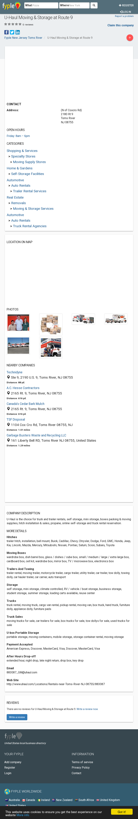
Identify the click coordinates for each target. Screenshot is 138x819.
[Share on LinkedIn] (17, 32)
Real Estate (15, 197)
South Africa (86, 800)
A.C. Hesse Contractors (23, 388)
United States (17, 805)
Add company (12, 762)
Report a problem (124, 16)
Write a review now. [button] (87, 709)
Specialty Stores (23, 156)
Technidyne (14, 372)
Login (7, 773)
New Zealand (63, 800)
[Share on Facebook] (6, 32)
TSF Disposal (16, 419)
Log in (127, 11)
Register (127, 5)
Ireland (45, 800)
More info (23, 815)
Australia (14, 800)
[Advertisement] (37, 73)
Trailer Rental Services (29, 191)
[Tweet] (12, 32)
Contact (76, 773)
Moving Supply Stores (29, 162)
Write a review (17, 717)
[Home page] (12, 5)
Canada (30, 800)
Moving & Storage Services (33, 209)
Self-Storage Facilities (27, 174)
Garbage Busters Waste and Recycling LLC (36, 435)
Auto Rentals (20, 185)
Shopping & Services (22, 151)
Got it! (122, 811)
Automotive (15, 180)
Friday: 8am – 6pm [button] (18, 136)
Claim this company (120, 25)
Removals (18, 203)
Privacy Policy (81, 767)
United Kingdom (109, 800)
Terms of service (82, 762)
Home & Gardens (20, 168)
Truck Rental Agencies (30, 226)
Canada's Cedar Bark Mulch (25, 404)
